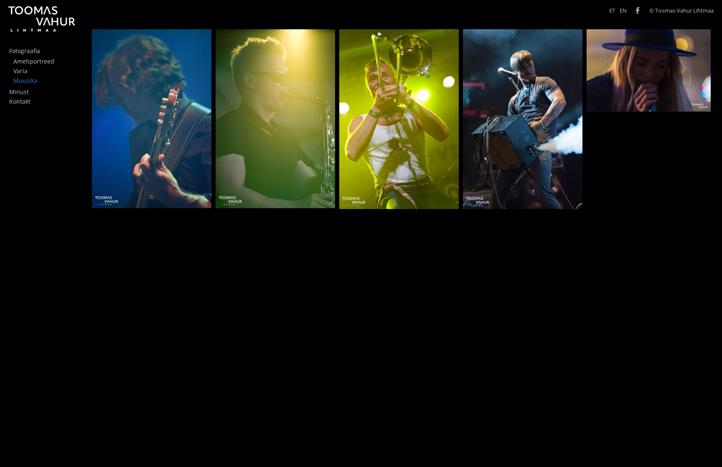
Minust (19, 92)
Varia (20, 71)
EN (623, 11)
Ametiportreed (33, 61)
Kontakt (20, 101)
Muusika (25, 80)
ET (612, 11)
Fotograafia (24, 51)
